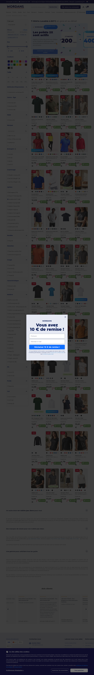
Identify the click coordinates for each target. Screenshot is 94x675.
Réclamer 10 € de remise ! (47, 347)
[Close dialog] (65, 317)
